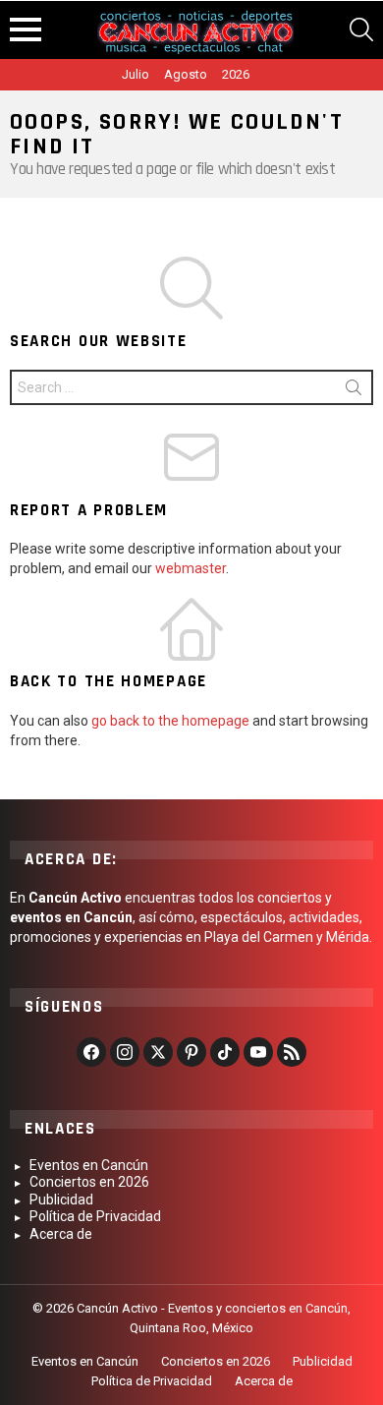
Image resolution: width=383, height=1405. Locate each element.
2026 (235, 74)
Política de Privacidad (95, 1216)
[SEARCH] (361, 29)
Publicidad (61, 1199)
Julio (135, 74)
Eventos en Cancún (88, 1165)
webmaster (190, 568)
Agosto (185, 74)
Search (353, 391)
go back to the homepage (170, 721)
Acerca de (60, 1234)
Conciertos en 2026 (89, 1182)
